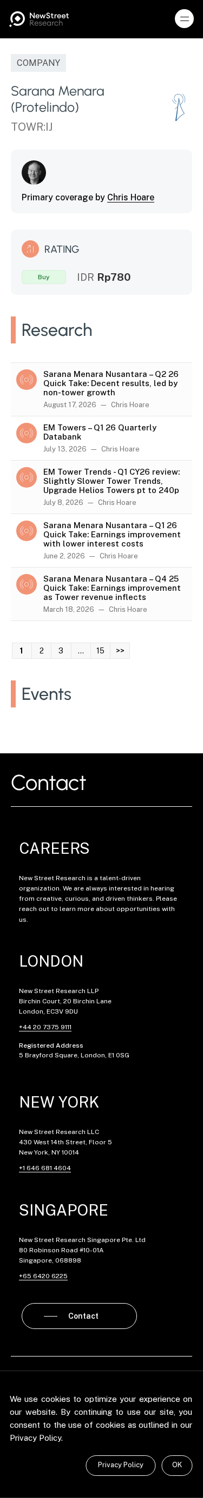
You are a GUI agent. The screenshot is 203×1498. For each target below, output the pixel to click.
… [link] (81, 650)
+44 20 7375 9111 (45, 1027)
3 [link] (60, 650)
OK (177, 1465)
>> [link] (120, 650)
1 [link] (21, 650)
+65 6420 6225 (43, 1276)
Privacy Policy (120, 1465)
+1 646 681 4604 (45, 1168)
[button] (184, 19)
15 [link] (100, 650)
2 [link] (42, 650)
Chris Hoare (130, 197)
